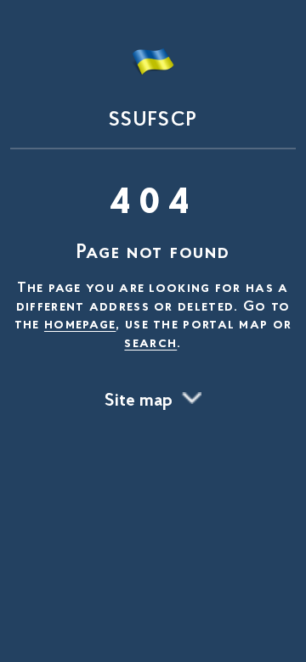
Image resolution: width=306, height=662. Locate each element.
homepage (80, 325)
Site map (139, 401)
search (150, 343)
